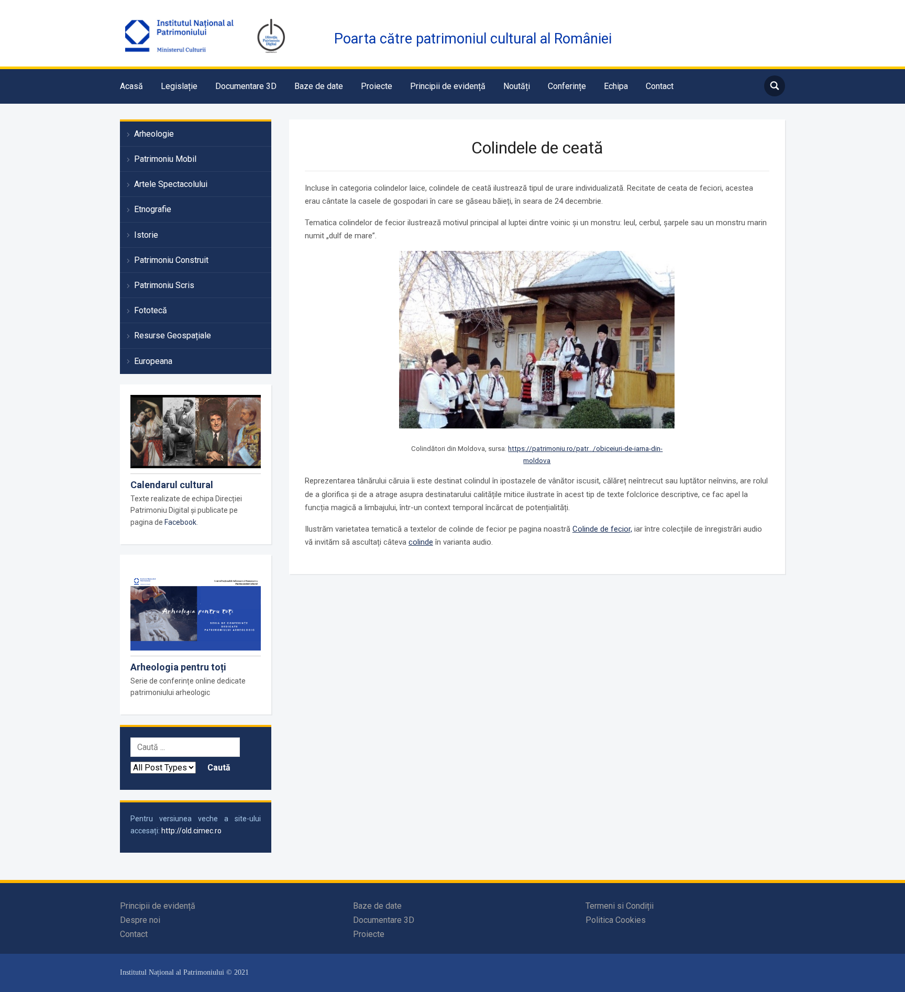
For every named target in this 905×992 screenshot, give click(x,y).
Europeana (153, 361)
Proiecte (376, 86)
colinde (421, 542)
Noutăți (516, 86)
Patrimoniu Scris (164, 285)
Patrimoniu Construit (171, 260)
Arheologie (154, 134)
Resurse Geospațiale (172, 335)
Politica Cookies (616, 920)
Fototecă (150, 310)
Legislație (179, 86)
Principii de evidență (447, 86)
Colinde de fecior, (602, 529)
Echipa (616, 86)
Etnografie (152, 209)
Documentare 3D (246, 86)
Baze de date (318, 86)
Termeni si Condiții (620, 906)
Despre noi (140, 920)
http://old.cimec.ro (191, 830)
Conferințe (567, 86)
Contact (660, 86)
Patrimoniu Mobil (165, 159)
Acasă (131, 86)
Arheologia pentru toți (178, 667)
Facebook (180, 522)
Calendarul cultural (171, 484)
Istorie (146, 235)
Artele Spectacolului (170, 184)
